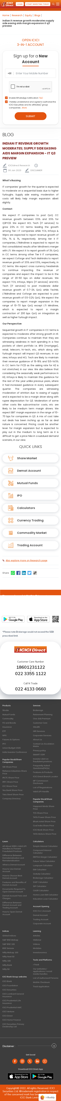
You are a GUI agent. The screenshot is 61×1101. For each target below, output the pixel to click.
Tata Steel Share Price (13, 794)
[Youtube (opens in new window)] (44, 1061)
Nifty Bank (7, 965)
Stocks (5, 710)
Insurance (7, 727)
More (24, 107)
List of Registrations (42, 787)
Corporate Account (42, 923)
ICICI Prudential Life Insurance (11, 1001)
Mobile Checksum (41, 982)
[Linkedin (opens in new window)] (37, 1061)
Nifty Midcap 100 (10, 952)
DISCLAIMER (36, 170)
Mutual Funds (27, 483)
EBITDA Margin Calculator (45, 857)
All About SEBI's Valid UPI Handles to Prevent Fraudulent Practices (14, 848)
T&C (41, 97)
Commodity (7, 718)
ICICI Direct (7, 1015)
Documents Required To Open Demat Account (13, 890)
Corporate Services (42, 735)
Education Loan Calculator (45, 899)
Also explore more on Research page (26, 560)
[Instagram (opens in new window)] (22, 1061)
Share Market (27, 458)
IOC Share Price (9, 786)
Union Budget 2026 (11, 748)
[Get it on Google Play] (42, 1076)
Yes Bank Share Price (12, 790)
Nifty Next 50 (8, 956)
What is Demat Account (13, 864)
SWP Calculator (40, 882)
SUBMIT (30, 116)
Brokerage (38, 710)
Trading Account (30, 545)
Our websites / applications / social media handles (42, 971)
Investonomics (40, 952)
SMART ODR (39, 754)
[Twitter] (29, 573)
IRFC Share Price (10, 782)
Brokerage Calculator (43, 878)
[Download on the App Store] (18, 1076)
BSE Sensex (8, 948)
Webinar (37, 940)
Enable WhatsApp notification (26, 97)
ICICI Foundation (10, 985)
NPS (4, 735)
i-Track (36, 964)
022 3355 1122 (30, 673)
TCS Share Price (40, 813)
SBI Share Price (9, 767)
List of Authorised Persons (45, 978)
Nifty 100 (6, 961)
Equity (28, 15)
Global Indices (9, 935)
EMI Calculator (39, 869)
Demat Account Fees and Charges (14, 897)
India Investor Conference (14, 752)
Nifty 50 (5, 969)
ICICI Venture (8, 1011)
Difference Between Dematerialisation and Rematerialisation (13, 858)
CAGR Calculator (41, 890)
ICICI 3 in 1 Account (42, 911)
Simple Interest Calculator (45, 846)
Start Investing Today (37, 4)
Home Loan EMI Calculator (45, 894)
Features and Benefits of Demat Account (14, 883)
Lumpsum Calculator (43, 865)
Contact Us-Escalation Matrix (43, 745)
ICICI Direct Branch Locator (45, 776)
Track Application (41, 986)
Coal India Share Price (43, 825)
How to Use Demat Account (11, 870)
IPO (19, 495)
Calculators (26, 508)
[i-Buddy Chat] (47, 1095)
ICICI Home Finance (11, 1020)
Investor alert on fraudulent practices (42, 760)
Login (19, 4)
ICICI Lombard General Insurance (13, 995)
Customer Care (40, 723)
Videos (36, 944)
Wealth (36, 727)
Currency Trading (30, 520)
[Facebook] (18, 573)
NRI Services (39, 731)
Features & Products (43, 772)
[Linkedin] (24, 573)
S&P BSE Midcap (10, 940)
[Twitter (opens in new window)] (29, 1061)
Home (5, 15)
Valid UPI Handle (41, 791)
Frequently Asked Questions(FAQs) (41, 766)
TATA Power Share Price (44, 817)
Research (17, 15)
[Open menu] (58, 4)
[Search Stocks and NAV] (53, 4)
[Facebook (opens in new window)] (14, 1061)
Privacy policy (39, 750)
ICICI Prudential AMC (12, 1007)
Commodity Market (32, 533)
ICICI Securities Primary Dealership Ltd (13, 1025)
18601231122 (30, 667)
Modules (37, 948)
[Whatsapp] (13, 573)
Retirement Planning (42, 714)
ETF (4, 731)
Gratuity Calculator (41, 874)
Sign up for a (31, 58)
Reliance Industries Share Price (14, 772)
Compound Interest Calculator (42, 851)
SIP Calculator (39, 886)
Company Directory (11, 798)
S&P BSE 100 (8, 944)
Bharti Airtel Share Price (44, 821)
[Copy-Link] (35, 573)
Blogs (37, 15)
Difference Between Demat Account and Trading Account (11, 905)
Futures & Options (11, 739)
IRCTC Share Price (10, 777)
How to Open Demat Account (12, 913)
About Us (37, 739)
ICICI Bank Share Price (43, 830)
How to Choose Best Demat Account (12, 876)
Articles (36, 935)
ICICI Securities (9, 989)
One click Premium (41, 718)
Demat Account (29, 471)
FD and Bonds (9, 723)
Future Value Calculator (44, 861)
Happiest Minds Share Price (43, 807)
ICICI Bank (7, 981)
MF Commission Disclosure (40, 782)
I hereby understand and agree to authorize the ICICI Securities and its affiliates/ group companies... (32, 104)
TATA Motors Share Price (44, 834)
